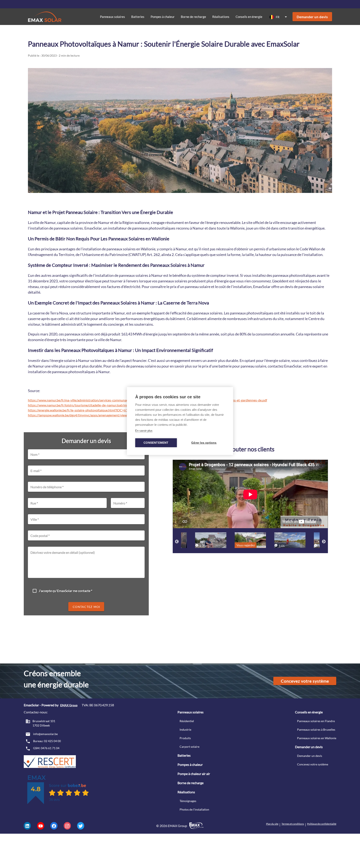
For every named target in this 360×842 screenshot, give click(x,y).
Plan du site (272, 823)
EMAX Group (69, 705)
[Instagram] (67, 826)
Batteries (137, 17)
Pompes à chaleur (190, 764)
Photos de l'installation (194, 809)
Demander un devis (309, 756)
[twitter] (80, 826)
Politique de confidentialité (321, 823)
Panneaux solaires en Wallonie (316, 738)
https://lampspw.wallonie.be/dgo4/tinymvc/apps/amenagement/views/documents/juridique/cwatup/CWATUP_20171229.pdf (118, 415)
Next (324, 542)
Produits (185, 738)
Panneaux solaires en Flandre (316, 721)
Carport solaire (189, 746)
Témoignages (188, 801)
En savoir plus (143, 430)
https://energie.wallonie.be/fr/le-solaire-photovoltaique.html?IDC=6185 (79, 410)
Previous (177, 542)
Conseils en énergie (249, 17)
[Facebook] (54, 826)
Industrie (185, 729)
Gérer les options (203, 442)
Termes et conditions (292, 823)
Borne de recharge (193, 17)
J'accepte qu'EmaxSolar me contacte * (65, 591)
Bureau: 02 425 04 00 (46, 741)
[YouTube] (40, 826)
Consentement (156, 442)
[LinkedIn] (27, 826)
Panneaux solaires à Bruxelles (316, 729)
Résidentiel (187, 721)
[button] (279, 17)
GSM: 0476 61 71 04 (45, 748)
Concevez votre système (312, 764)
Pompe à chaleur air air (194, 774)
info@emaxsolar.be (45, 734)
